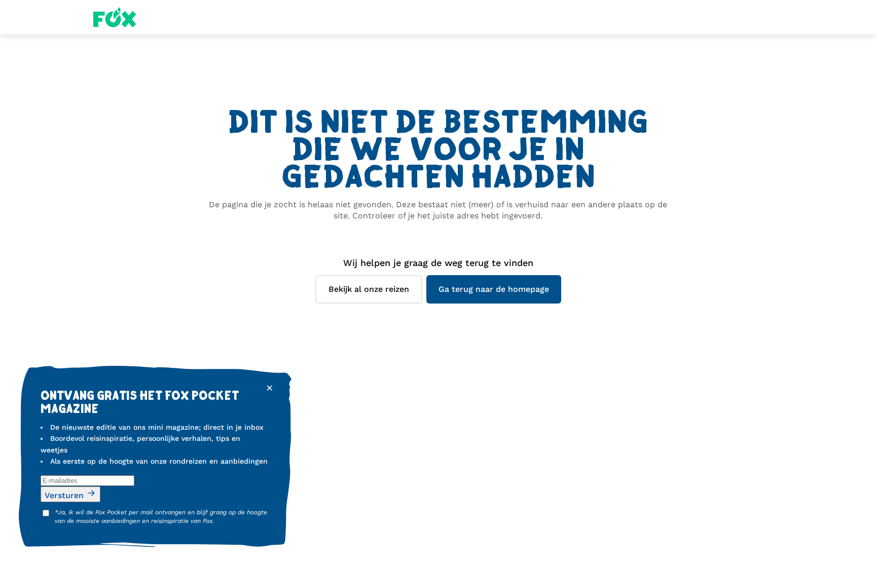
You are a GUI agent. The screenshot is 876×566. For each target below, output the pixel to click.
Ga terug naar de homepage (494, 289)
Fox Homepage (114, 17)
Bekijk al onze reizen (368, 289)
